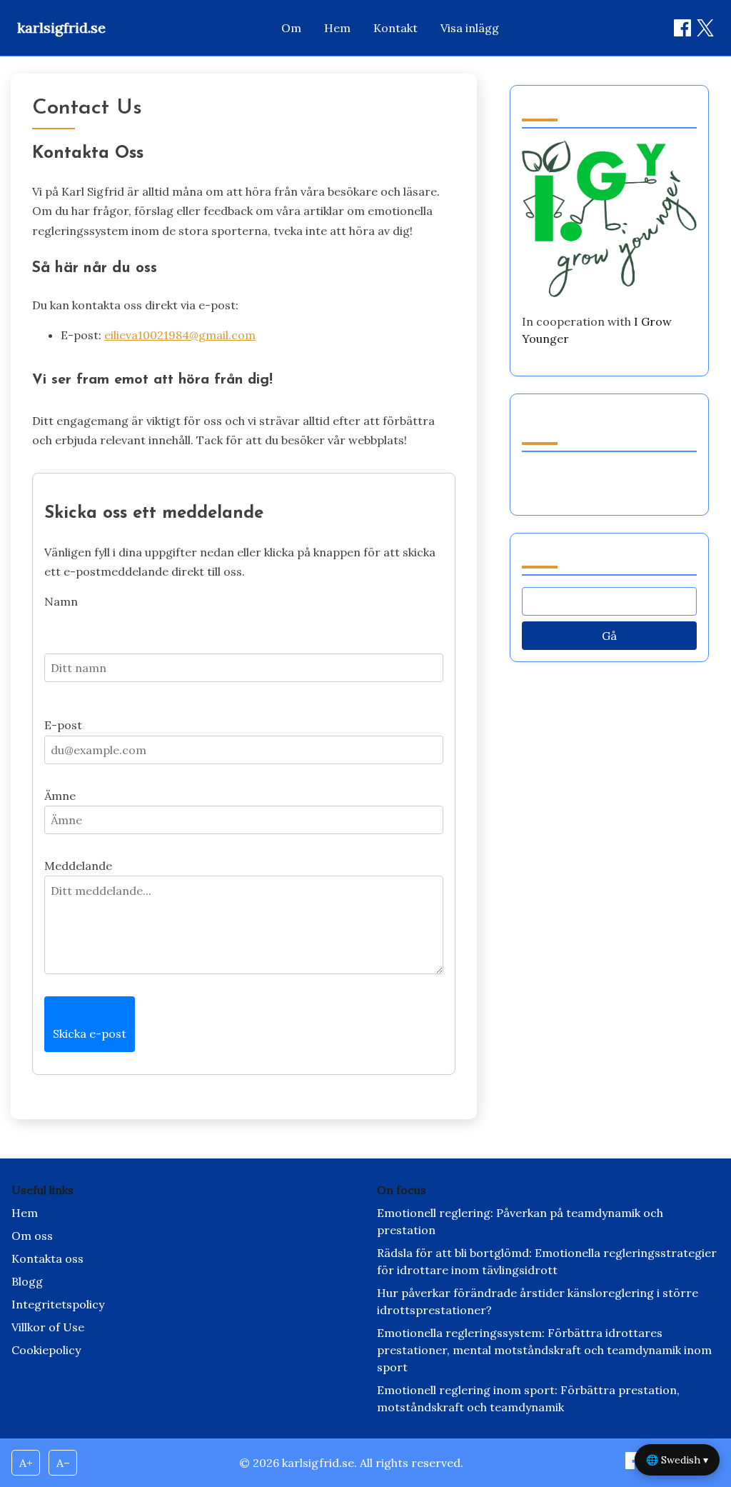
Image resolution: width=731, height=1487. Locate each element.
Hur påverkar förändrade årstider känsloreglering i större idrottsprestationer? (537, 1301)
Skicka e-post (89, 1033)
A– (63, 1463)
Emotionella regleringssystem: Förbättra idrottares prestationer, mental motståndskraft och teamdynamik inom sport (544, 1350)
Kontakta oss (47, 1258)
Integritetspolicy (57, 1304)
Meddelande (78, 865)
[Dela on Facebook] (682, 27)
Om (291, 28)
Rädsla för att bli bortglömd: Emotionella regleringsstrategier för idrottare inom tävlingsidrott (547, 1261)
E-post (63, 725)
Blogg (27, 1281)
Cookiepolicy (46, 1350)
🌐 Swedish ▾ (677, 1459)
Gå (609, 636)
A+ (26, 1463)
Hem (337, 28)
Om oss (32, 1235)
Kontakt (395, 28)
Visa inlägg (469, 28)
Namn (61, 601)
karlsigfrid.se (61, 27)
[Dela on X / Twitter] (705, 27)
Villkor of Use (47, 1327)
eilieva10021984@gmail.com (180, 335)
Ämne (60, 795)
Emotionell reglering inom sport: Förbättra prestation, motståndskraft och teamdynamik (528, 1398)
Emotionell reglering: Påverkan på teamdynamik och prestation (520, 1221)
